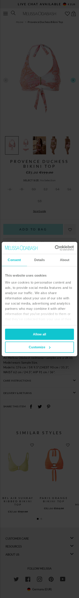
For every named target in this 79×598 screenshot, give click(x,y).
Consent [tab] (14, 260)
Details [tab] (39, 260)
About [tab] (65, 260)
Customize (37, 347)
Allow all (39, 334)
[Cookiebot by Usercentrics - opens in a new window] (56, 248)
